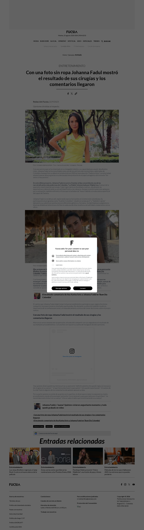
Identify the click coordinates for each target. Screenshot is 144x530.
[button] (72, 265)
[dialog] (72, 265)
